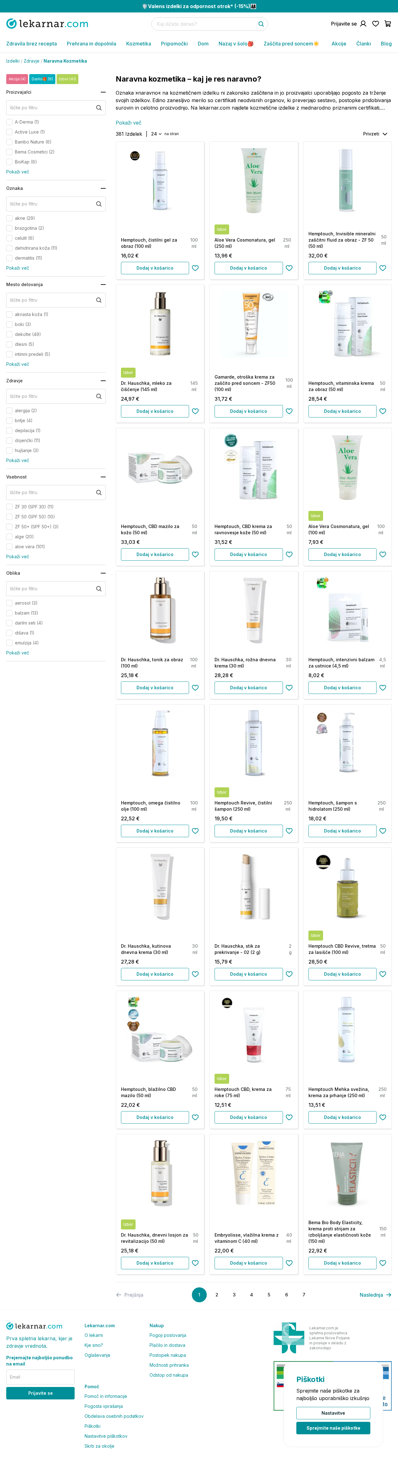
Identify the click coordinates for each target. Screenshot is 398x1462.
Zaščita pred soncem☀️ (291, 43)
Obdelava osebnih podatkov (114, 1416)
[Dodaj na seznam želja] (195, 268)
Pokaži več (17, 171)
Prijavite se (40, 1393)
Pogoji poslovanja (168, 1335)
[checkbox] (9, 122)
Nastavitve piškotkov (106, 1436)
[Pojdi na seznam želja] (375, 23)
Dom (203, 43)
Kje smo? (94, 1345)
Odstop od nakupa (169, 1375)
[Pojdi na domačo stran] (47, 23)
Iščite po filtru (23, 107)
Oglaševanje (97, 1355)
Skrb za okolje (99, 1446)
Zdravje (31, 61)
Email (15, 1376)
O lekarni (94, 1335)
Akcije (338, 43)
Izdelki (13, 61)
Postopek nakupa (168, 1355)
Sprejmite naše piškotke (333, 1428)
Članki (363, 43)
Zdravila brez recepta (31, 43)
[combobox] (155, 133)
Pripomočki (174, 43)
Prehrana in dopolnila (91, 43)
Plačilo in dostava (167, 1345)
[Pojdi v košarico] (388, 23)
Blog (386, 43)
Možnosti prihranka (169, 1365)
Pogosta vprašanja (104, 1406)
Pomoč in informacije (106, 1396)
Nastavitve (333, 1413)
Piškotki (92, 1426)
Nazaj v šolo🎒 (236, 43)
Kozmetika (138, 43)
